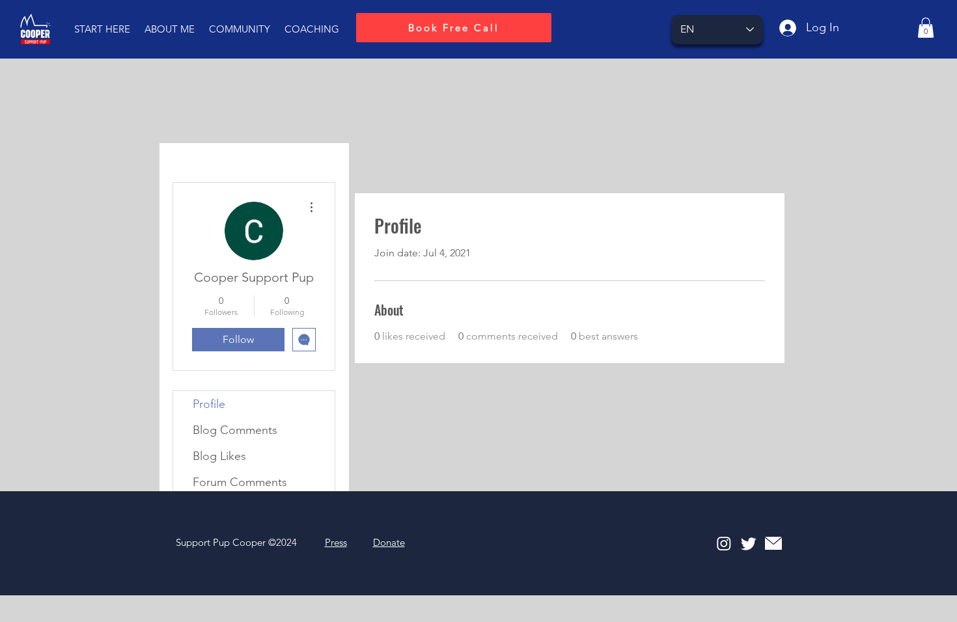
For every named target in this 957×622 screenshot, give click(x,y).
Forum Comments (240, 482)
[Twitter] (749, 543)
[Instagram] (724, 543)
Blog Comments (235, 430)
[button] (102, 29)
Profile (209, 404)
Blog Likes (219, 456)
